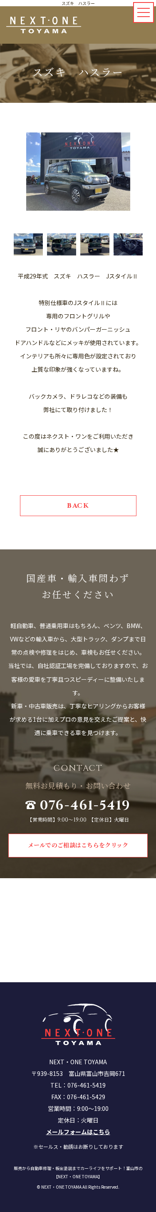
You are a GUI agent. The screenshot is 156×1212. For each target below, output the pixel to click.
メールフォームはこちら (78, 1132)
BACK (78, 505)
